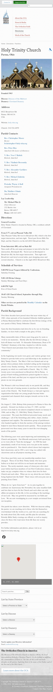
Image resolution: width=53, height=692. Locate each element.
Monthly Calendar (34, 302)
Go (27, 591)
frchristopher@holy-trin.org (15, 143)
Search (49, 689)
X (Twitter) (16, 686)
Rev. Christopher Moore (14, 138)
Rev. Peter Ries (10, 148)
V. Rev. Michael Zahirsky (14, 176)
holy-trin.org (13, 122)
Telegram (48, 686)
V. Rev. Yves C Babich (13, 155)
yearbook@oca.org (12, 644)
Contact (35, 689)
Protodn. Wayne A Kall (13, 184)
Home (3, 44)
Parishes (18, 44)
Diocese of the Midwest (18, 98)
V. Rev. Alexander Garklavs (15, 169)
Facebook (24, 686)
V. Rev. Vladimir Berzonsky (15, 162)
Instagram (32, 686)
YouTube (41, 686)
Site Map (42, 689)
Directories (10, 44)
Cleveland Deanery (16, 101)
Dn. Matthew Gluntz (12, 191)
